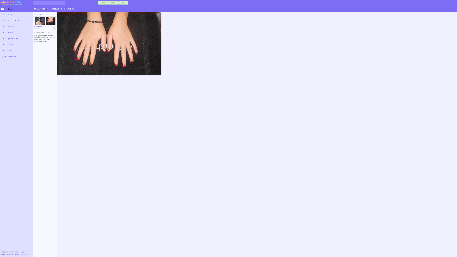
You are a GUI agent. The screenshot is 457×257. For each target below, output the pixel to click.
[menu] (55, 14)
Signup (113, 3)
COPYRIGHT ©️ (38, 32)
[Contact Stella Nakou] (54, 28)
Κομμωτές (10, 44)
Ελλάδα (10, 9)
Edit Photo (39, 14)
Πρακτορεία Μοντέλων (14, 21)
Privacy (22, 254)
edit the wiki (46, 41)
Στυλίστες (10, 50)
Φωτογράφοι (11, 27)
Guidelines (10, 254)
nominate (103, 3)
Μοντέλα (10, 15)
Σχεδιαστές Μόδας (13, 39)
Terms (17, 254)
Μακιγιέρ (10, 33)
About (3, 254)
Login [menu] (123, 3)
